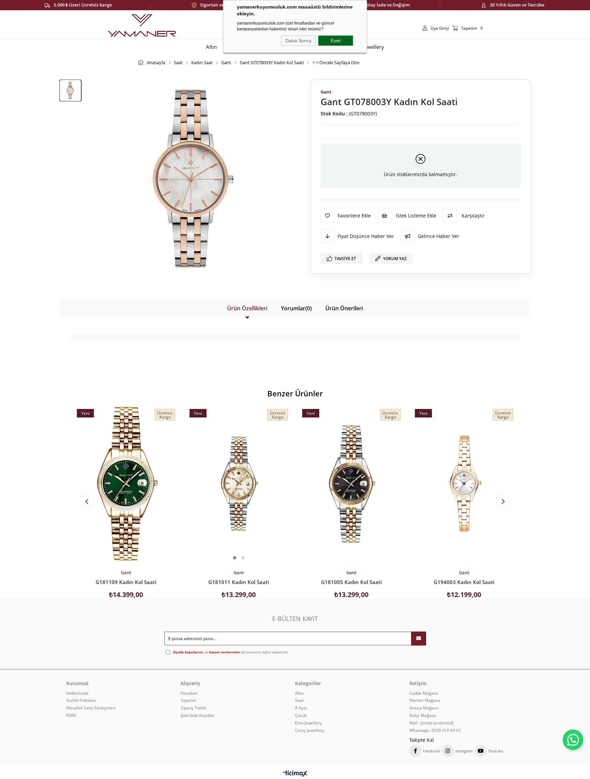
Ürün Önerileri (344, 308)
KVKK (71, 715)
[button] (234, 557)
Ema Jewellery (308, 723)
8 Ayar (301, 708)
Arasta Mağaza (423, 708)
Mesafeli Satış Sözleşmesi (90, 708)
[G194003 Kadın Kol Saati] (464, 484)
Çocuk (301, 715)
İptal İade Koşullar (197, 715)
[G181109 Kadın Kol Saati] (126, 484)
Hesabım (189, 693)
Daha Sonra (298, 40)
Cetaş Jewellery (309, 730)
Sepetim (188, 700)
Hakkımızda (77, 693)
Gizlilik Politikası (81, 700)
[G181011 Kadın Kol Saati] (238, 484)
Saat (299, 700)
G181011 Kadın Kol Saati (238, 582)
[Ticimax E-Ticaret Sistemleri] (295, 773)
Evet (335, 40)
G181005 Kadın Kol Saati (351, 582)
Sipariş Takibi (193, 708)
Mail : (431, 723)
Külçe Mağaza (422, 715)
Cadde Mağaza (423, 693)
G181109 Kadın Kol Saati (126, 582)
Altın (299, 693)
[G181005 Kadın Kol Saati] (351, 484)
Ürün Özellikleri (247, 308)
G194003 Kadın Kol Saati (464, 582)
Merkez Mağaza (424, 700)
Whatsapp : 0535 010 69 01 (435, 730)
